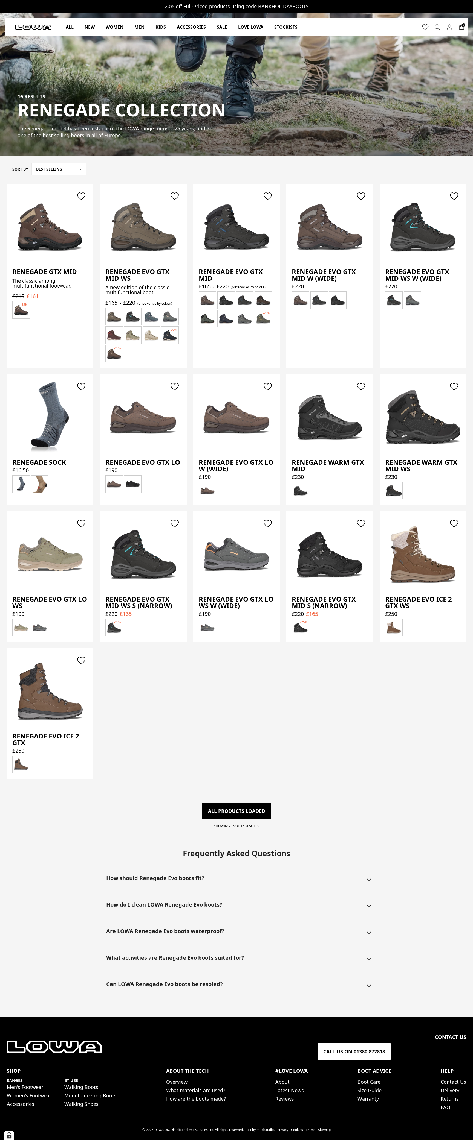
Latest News (289, 1090)
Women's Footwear (29, 1095)
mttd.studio (265, 1129)
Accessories (20, 1104)
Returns (450, 1098)
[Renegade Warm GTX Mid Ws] (423, 417)
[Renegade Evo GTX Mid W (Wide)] (330, 226)
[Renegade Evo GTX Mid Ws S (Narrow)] (143, 554)
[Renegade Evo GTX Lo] (143, 417)
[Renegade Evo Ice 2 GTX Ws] (423, 554)
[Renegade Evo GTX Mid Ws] (143, 226)
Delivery (450, 1090)
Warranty (368, 1098)
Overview (177, 1082)
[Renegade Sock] (50, 417)
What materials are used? (195, 1090)
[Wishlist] (425, 27)
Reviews (284, 1098)
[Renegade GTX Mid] (50, 226)
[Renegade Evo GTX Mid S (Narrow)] (330, 554)
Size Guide (369, 1090)
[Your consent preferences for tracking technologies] (9, 1135)
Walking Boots (81, 1087)
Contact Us (453, 1082)
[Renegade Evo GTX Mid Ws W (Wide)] (423, 226)
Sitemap (324, 1129)
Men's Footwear (25, 1087)
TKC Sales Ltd (203, 1129)
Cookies (297, 1129)
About (282, 1082)
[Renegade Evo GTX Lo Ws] (50, 554)
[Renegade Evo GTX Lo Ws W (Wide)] (237, 554)
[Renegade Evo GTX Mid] (237, 226)
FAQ (445, 1107)
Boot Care (368, 1082)
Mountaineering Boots (90, 1095)
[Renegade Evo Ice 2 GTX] (50, 691)
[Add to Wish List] (81, 196)
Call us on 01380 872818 (354, 1051)
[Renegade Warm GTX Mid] (330, 417)
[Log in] (449, 27)
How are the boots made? (196, 1098)
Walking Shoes (81, 1104)
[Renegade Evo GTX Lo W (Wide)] (237, 417)
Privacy (282, 1129)
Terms (310, 1129)
